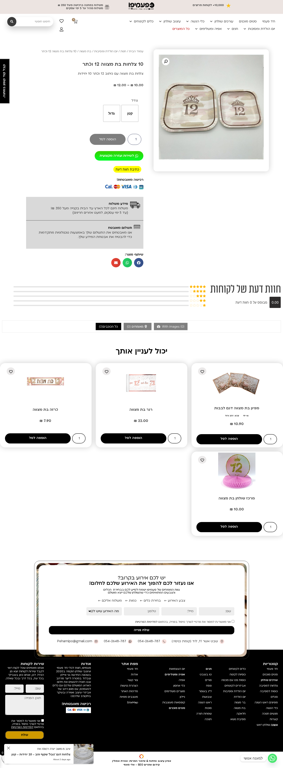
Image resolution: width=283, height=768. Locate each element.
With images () (172, 326)
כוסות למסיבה (269, 691)
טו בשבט (206, 674)
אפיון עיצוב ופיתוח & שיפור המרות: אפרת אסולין (141, 761)
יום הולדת (240, 697)
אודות (134, 674)
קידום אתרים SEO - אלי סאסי (141, 764)
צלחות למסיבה (268, 686)
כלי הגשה (197, 21)
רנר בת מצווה (140, 409)
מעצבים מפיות (129, 697)
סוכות (208, 708)
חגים (235, 29)
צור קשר (132, 680)
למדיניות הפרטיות (146, 622)
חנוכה (208, 719)
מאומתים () (135, 326)
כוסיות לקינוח (238, 674)
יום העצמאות (177, 669)
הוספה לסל (107, 139)
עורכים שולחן (223, 21)
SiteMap (132, 702)
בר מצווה (240, 702)
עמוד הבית (136, 51)
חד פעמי (268, 21)
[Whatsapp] (272, 758)
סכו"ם (274, 697)
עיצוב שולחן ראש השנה (267, 725)
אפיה (182, 680)
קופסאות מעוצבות (173, 702)
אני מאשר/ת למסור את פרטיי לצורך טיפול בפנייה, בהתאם (183, 622)
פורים (208, 680)
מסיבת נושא (238, 719)
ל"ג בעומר (205, 691)
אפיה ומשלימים (211, 29)
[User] (61, 29)
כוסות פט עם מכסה (233, 680)
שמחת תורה (204, 714)
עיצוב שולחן (172, 21)
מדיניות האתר (129, 691)
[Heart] (61, 21)
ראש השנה (205, 702)
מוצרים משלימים (174, 691)
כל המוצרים (181, 29)
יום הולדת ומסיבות (261, 29)
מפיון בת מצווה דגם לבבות (236, 408)
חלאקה (241, 714)
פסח (209, 686)
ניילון (182, 697)
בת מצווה (85, 51)
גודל (135, 100)
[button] (165, 61)
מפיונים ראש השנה (266, 702)
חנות (123, 51)
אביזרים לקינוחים (235, 686)
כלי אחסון (179, 686)
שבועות (207, 697)
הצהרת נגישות (129, 686)
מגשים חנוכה (270, 714)
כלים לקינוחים (144, 21)
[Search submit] (11, 21)
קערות (274, 719)
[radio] (130, 113)
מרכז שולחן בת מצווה (237, 498)
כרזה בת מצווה (45, 409)
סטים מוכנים (248, 21)
